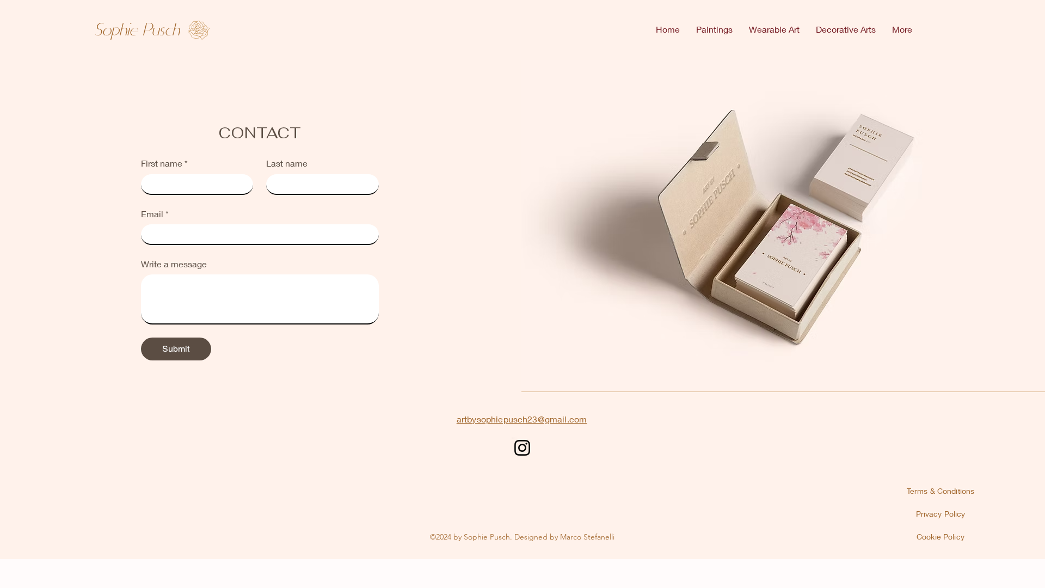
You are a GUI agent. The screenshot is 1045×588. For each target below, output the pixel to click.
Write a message (174, 264)
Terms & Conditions (941, 490)
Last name (287, 163)
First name (164, 163)
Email (155, 214)
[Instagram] (522, 447)
